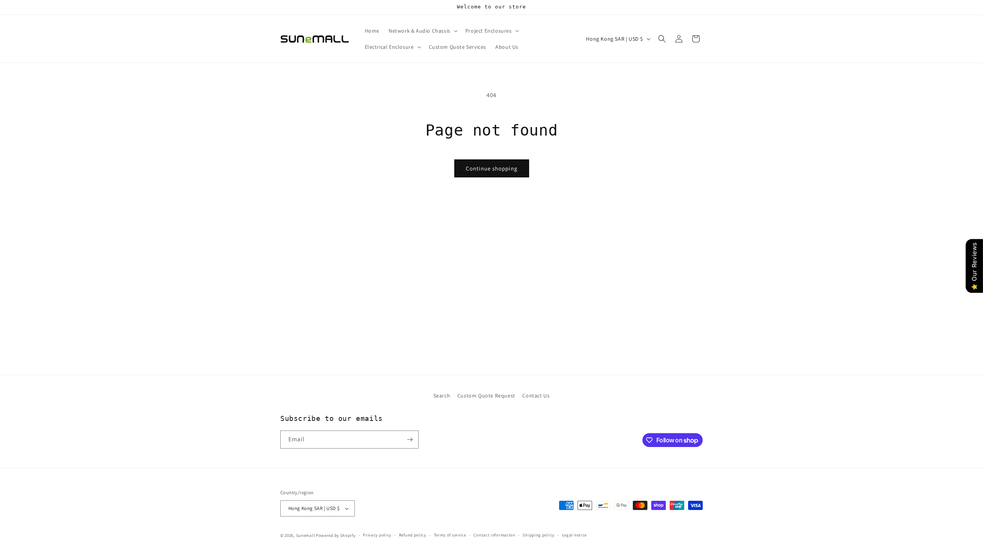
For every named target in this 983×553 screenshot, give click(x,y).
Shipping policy (538, 535)
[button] (422, 31)
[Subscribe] (409, 439)
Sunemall (305, 535)
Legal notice (574, 535)
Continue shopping (492, 168)
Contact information (494, 535)
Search (442, 395)
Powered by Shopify (336, 535)
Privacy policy (377, 535)
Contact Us (535, 395)
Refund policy (412, 535)
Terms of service (450, 535)
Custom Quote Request (486, 395)
